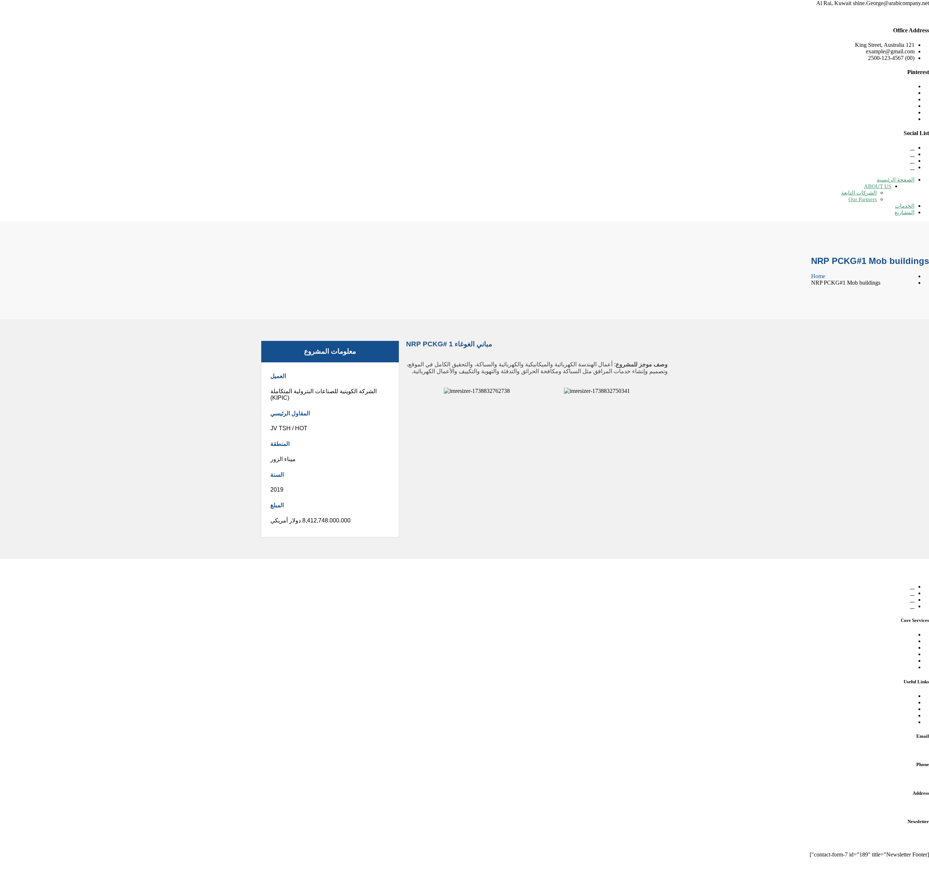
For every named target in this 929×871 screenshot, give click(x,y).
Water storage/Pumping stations (878, 641)
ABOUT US (877, 186)
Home (818, 276)
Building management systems (879, 667)
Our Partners (862, 199)
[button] (409, 391)
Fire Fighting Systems (889, 654)
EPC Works (900, 634)
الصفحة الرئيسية (895, 180)
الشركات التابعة (859, 193)
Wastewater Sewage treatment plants (872, 647)
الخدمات (904, 206)
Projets (906, 715)
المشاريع (904, 212)
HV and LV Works (892, 661)
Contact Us (901, 722)
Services (904, 709)
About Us (903, 702)
